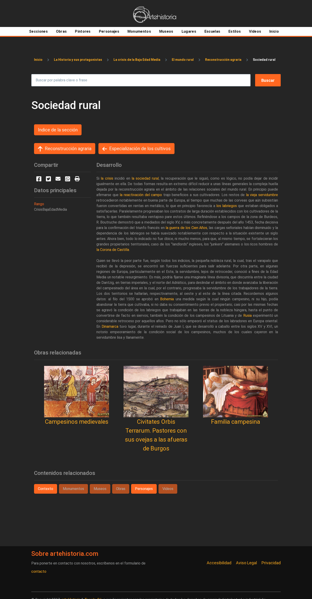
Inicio (38, 59)
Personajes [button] (144, 489)
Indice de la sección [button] (58, 130)
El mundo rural (183, 59)
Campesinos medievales (76, 421)
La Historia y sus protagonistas (78, 59)
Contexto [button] (45, 489)
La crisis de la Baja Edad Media (137, 59)
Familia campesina (235, 421)
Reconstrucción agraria (223, 59)
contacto (38, 571)
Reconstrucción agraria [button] (68, 148)
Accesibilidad (219, 562)
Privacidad (271, 562)
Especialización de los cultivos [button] (140, 148)
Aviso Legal (246, 562)
